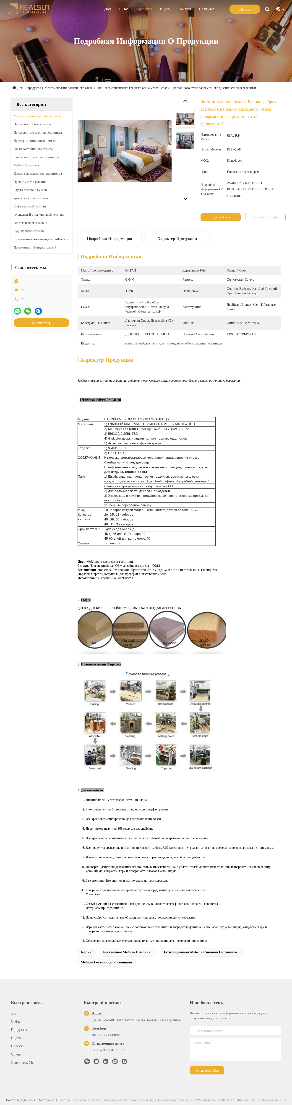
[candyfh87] (124, 1063)
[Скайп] (38, 311)
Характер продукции (177, 238)
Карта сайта (46, 1100)
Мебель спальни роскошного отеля (68, 88)
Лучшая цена (220, 217)
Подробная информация (109, 238)
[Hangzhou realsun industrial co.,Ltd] (28, 9)
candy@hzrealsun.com (108, 1050)
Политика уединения (20, 1100)
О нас (123, 9)
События (184, 9)
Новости (17, 1046)
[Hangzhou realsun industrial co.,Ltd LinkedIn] (105, 1063)
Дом (107, 9)
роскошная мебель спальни (127, 952)
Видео (165, 9)
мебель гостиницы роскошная (106, 962)
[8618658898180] (115, 1063)
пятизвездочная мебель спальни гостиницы (199, 952)
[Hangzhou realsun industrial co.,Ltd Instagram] (96, 1063)
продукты (144, 9)
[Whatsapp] (17, 311)
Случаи (17, 1054)
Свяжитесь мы (210, 9)
